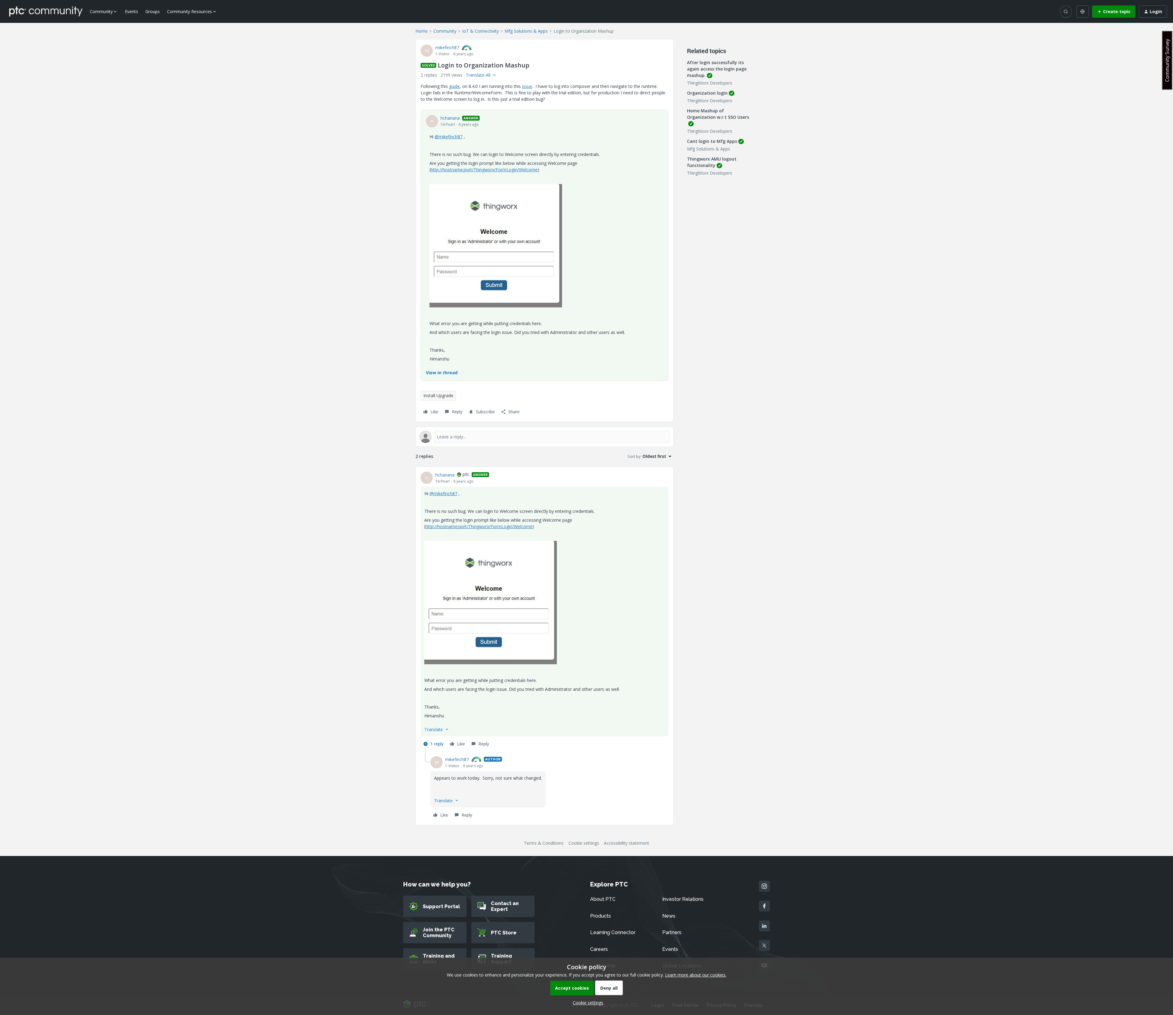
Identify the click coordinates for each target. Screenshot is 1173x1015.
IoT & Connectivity (480, 31)
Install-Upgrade (438, 395)
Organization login (707, 93)
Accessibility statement (626, 843)
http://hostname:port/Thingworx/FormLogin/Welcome (484, 169)
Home (421, 31)
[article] (544, 610)
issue (527, 86)
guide (454, 86)
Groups (152, 11)
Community (444, 31)
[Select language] (1082, 11)
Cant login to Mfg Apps (712, 141)
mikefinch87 (447, 47)
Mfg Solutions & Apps (526, 31)
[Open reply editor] (544, 437)
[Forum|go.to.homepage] (45, 11)
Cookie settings (583, 843)
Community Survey (1167, 60)
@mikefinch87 (448, 137)
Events (131, 11)
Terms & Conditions (544, 843)
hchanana (450, 118)
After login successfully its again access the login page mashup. (717, 69)
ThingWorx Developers (709, 83)
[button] (1113, 11)
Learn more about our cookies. (695, 975)
